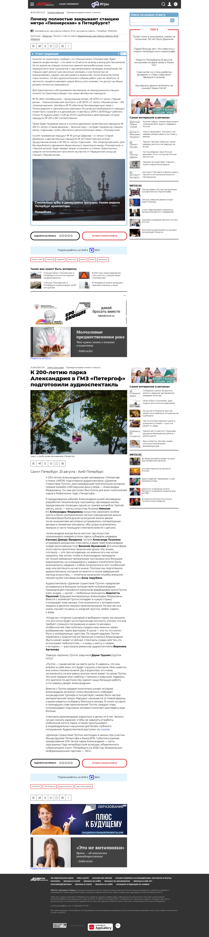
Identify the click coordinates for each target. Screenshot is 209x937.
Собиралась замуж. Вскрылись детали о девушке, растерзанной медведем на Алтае (158, 393)
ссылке (105, 729)
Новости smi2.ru (40, 358)
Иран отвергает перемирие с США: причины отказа (158, 480)
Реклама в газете (71, 881)
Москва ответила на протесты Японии (156, 470)
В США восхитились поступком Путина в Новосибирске (157, 500)
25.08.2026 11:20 (37, 367)
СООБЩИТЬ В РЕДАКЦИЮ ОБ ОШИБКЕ (132, 884)
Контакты (55, 881)
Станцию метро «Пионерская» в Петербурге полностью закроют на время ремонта (59, 275)
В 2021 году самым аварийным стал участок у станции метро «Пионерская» (106, 275)
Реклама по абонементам (117, 881)
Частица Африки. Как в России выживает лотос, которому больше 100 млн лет (159, 154)
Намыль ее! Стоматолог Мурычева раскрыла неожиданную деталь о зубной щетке (159, 433)
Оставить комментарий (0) (104, 236)
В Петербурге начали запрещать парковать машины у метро (107, 284)
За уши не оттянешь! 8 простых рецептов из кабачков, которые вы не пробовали (160, 413)
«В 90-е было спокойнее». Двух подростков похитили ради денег (159, 402)
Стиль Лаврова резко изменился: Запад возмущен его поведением (158, 211)
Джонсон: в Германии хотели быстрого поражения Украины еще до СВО (158, 491)
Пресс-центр (83, 878)
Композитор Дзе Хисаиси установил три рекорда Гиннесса (159, 231)
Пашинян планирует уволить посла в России (160, 221)
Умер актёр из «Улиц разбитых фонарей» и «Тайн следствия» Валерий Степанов (154, 75)
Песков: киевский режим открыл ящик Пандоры (157, 201)
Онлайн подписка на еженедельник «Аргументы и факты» (143, 878)
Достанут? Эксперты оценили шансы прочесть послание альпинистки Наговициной (160, 174)
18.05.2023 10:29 (37, 12)
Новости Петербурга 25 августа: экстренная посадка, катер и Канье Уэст (154, 62)
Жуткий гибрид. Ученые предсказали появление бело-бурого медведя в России (160, 124)
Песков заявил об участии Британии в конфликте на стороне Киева (159, 191)
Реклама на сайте (92, 881)
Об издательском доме (62, 878)
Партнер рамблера (77, 925)
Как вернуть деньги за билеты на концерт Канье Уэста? (154, 87)
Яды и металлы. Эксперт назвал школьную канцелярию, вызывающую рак (158, 443)
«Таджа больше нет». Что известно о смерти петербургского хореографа (154, 50)
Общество (47, 36)
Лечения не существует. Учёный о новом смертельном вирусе (159, 163)
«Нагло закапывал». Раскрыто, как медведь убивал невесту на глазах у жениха (160, 134)
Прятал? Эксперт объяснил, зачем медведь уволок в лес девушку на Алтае (159, 144)
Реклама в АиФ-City (143, 881)
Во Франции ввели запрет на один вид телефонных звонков (158, 460)
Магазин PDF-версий (102, 878)
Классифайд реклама (61, 884)
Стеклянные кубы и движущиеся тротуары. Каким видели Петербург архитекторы (77, 204)
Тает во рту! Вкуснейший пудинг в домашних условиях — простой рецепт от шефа (159, 423)
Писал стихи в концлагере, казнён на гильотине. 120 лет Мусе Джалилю (154, 38)
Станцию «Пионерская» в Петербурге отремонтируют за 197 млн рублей (60, 285)
